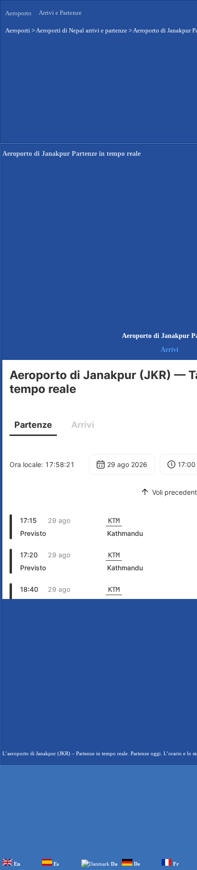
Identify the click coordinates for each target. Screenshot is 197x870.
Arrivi (169, 349)
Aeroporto (18, 13)
